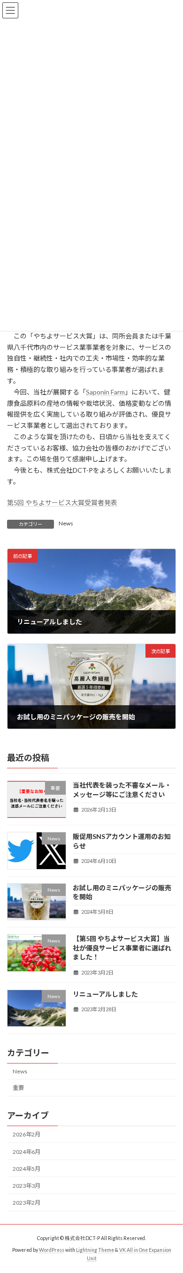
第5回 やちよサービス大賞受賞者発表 (62, 503)
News (66, 523)
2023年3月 (26, 1185)
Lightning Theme (95, 1250)
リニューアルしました (105, 994)
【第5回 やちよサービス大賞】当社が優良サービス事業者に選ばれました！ (122, 948)
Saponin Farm (105, 392)
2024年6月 (26, 1151)
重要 (18, 1087)
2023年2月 (26, 1202)
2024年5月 (26, 1168)
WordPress (51, 1250)
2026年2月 (26, 1134)
